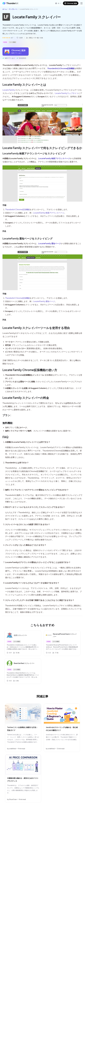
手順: (4, 205)
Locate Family (8, 90)
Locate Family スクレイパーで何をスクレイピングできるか (42, 148)
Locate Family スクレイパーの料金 (25, 397)
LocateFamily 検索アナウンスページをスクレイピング (34, 153)
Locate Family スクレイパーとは (24, 84)
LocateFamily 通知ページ (44, 301)
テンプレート (13, 9)
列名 (4, 231)
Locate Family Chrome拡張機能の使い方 (29, 370)
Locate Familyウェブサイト (66, 93)
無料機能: (7, 422)
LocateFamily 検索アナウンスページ (48, 213)
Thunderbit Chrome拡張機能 (17, 209)
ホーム (4, 9)
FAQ (5, 437)
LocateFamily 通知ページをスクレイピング (27, 238)
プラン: (6, 415)
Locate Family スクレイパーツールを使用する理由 (36, 328)
